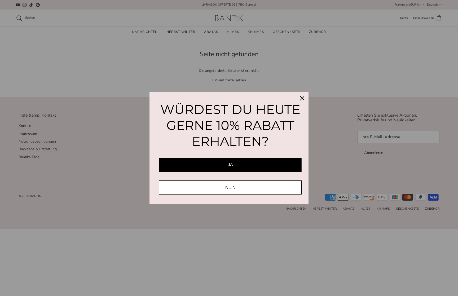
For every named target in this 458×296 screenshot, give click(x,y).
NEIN (230, 187)
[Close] (302, 98)
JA (230, 164)
